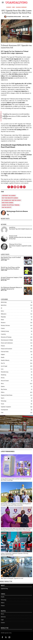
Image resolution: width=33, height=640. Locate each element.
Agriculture (3, 305)
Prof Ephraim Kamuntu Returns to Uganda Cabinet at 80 (11, 288)
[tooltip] (8, 187)
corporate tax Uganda (8, 195)
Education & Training (6, 337)
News (13, 7)
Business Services (5, 325)
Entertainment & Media (7, 340)
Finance (3, 345)
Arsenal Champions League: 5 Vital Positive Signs (11, 278)
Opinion (3, 386)
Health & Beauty (5, 360)
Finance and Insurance (6, 348)
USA (2, 412)
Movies (2, 377)
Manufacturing (4, 372)
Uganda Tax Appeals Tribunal (11, 205)
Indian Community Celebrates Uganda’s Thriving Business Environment (14, 554)
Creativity (3, 334)
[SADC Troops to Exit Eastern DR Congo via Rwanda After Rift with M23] (16, 440)
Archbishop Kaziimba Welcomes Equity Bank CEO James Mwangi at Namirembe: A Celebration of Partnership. (16, 529)
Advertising (4, 302)
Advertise (3, 616)
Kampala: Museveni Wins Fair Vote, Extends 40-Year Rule (20, 238)
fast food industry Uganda (10, 198)
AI (1, 308)
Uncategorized (4, 409)
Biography (3, 316)
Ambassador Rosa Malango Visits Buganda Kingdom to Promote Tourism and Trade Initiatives (16, 504)
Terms (2, 614)
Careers (3, 328)
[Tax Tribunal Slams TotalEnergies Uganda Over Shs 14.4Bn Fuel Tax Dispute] (16, 423)
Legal (2, 619)
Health (2, 357)
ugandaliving (12, 227)
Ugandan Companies (21, 7)
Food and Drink (4, 351)
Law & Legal (4, 366)
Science (3, 605)
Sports (2, 398)
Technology (3, 401)
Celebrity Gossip (5, 331)
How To (3, 363)
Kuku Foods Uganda (7, 202)
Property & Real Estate (6, 395)
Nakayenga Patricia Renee (14, 16)
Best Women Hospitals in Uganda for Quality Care (20, 246)
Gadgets (3, 354)
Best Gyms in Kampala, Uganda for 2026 (12, 578)
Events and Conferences (7, 343)
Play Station (4, 389)
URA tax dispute (6, 207)
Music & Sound (5, 380)
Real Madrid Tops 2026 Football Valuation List (20, 229)
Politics (2, 392)
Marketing (3, 374)
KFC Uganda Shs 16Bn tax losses (11, 200)
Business (8, 7)
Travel (2, 403)
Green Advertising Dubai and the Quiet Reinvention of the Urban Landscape (16, 479)
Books (2, 319)
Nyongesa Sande (13, 235)
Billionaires (3, 314)
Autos (2, 311)
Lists (2, 369)
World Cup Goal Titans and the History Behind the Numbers (10, 268)
